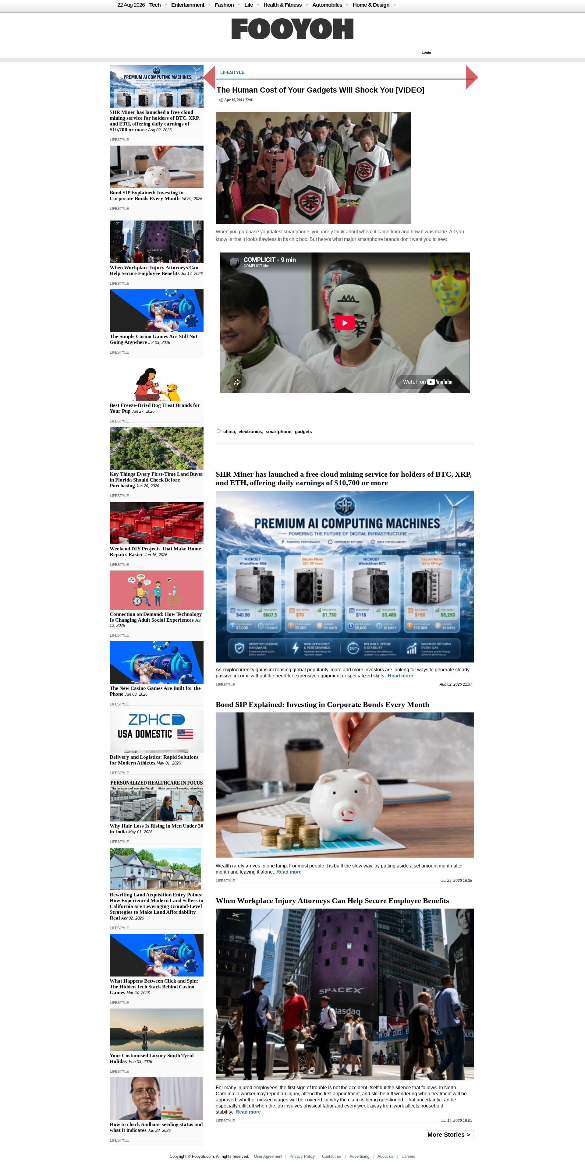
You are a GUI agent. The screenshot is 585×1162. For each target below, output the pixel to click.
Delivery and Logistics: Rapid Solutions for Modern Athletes (154, 760)
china (229, 431)
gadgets (303, 431)
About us (385, 1156)
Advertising (359, 1156)
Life (248, 5)
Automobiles (327, 5)
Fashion (224, 5)
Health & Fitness (283, 5)
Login (426, 52)
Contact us (331, 1156)
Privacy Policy (302, 1156)
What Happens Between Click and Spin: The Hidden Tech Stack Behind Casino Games (154, 986)
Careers (408, 1156)
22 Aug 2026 (131, 5)
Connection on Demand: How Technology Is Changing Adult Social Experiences (156, 617)
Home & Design (371, 5)
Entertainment (187, 5)
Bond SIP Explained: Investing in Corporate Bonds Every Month (146, 195)
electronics (250, 431)
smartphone (278, 431)
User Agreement (268, 1156)
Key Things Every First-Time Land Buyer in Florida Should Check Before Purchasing (157, 480)
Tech (155, 5)
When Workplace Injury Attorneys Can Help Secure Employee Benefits (154, 270)
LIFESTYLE (119, 140)
